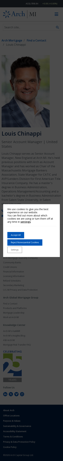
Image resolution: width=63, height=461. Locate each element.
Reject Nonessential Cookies (25, 242)
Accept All (16, 235)
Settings (15, 249)
